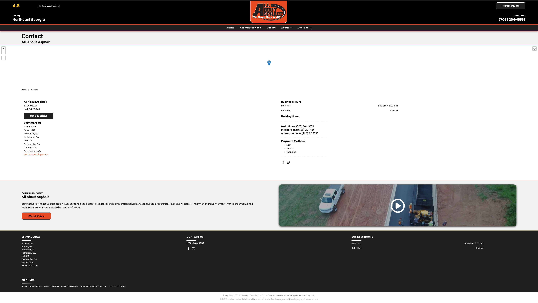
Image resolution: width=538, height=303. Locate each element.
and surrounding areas (36, 154)
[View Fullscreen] (3, 58)
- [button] (3, 52)
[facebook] (283, 162)
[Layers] (534, 48)
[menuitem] (230, 27)
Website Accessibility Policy (305, 295)
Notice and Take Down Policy (283, 295)
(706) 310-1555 (306, 129)
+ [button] (3, 48)
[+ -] (269, 66)
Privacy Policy (228, 295)
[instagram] (288, 162)
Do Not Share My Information (246, 295)
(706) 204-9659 (512, 19)
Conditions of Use (265, 295)
